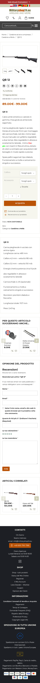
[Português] (23, 6)
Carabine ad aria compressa (20, 35)
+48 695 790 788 (21, 545)
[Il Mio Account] (19, 18)
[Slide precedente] (3, 341)
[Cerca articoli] (32, 25)
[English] (14, 6)
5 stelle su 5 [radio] (11, 434)
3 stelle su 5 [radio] (7, 434)
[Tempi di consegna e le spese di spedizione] (20, 635)
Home (4, 35)
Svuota (25, 187)
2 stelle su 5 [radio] (5, 434)
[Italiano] (28, 6)
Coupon (20, 588)
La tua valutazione (10, 431)
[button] (34, 48)
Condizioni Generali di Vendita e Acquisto (20, 601)
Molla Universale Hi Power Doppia (29, 343)
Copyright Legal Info (20, 620)
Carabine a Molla (8, 37)
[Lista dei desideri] (7, 18)
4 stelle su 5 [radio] (9, 434)
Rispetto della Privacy (20, 614)
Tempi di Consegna (20, 608)
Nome (5, 389)
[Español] (25, 6)
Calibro (7, 172)
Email (5, 399)
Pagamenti (20, 604)
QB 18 (6, 501)
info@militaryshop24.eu (22, 541)
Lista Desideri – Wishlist (20, 585)
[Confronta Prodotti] (13, 18)
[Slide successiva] (36, 341)
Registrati (20, 579)
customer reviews (18, 98)
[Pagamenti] (20, 654)
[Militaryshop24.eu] (20, 11)
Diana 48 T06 (28, 503)
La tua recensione (10, 438)
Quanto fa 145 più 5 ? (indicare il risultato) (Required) (19, 419)
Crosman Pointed (7, 344)
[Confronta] (12, 351)
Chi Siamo (20, 535)
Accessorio (9, 180)
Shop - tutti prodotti (20, 573)
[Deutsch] (20, 6)
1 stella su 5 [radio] (3, 434)
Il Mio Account (20, 582)
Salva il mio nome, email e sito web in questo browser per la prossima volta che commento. (20, 410)
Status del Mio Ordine (20, 576)
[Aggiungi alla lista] (15, 351)
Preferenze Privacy (20, 617)
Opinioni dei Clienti (20, 591)
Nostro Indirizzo (20, 538)
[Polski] (11, 6)
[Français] (17, 6)
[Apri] (36, 26)
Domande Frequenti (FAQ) (20, 611)
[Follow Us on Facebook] (20, 562)
